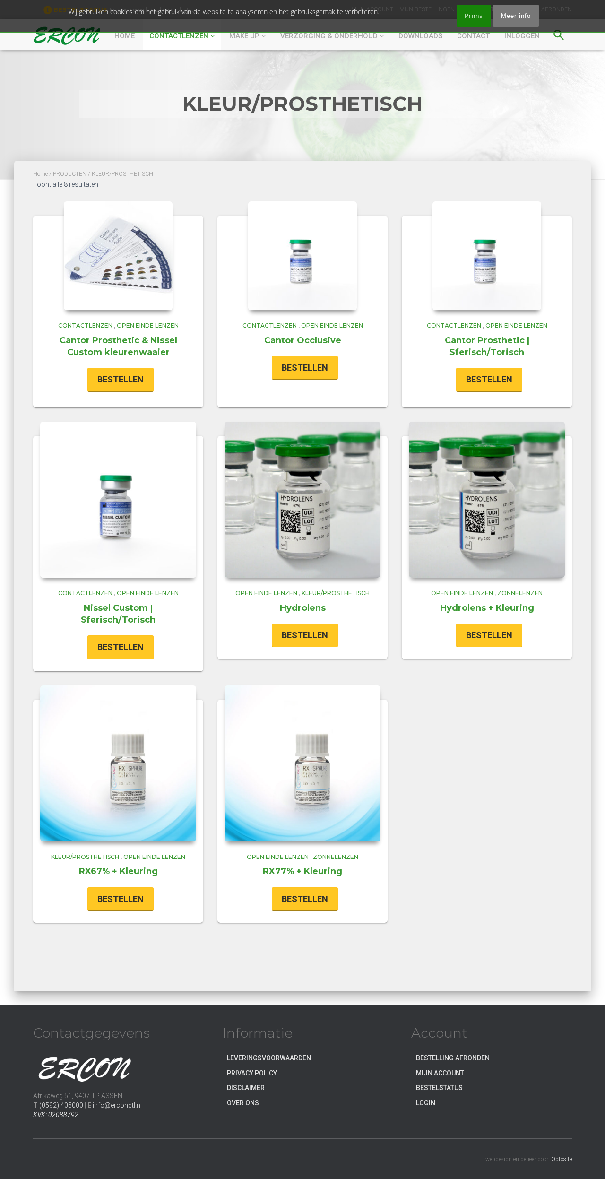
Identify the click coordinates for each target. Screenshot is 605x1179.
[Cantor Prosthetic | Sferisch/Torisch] (486, 255)
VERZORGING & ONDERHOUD (330, 36)
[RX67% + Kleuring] (118, 763)
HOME (124, 36)
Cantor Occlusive (302, 340)
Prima (474, 15)
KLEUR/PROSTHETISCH (336, 593)
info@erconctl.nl (117, 1105)
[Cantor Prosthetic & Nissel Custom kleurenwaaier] (118, 255)
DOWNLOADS (420, 36)
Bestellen (120, 379)
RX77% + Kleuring (302, 871)
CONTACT (473, 36)
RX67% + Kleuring (118, 871)
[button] (558, 33)
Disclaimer (246, 1088)
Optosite (561, 1159)
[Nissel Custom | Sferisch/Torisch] (118, 500)
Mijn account (440, 1073)
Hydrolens (303, 608)
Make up (245, 36)
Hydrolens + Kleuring (487, 608)
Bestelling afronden (453, 1058)
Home (40, 174)
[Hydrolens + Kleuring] (487, 500)
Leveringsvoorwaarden (269, 1058)
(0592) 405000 (61, 1105)
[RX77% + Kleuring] (302, 763)
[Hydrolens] (302, 500)
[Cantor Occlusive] (302, 255)
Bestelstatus (439, 1088)
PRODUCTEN (69, 174)
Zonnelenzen (520, 593)
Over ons (243, 1103)
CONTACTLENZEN (179, 36)
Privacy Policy (252, 1073)
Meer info (516, 15)
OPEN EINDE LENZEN (148, 325)
